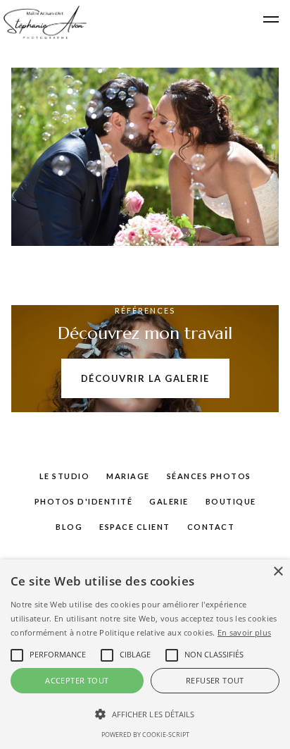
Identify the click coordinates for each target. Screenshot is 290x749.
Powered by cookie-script (145, 734)
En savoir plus (244, 632)
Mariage (128, 476)
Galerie (169, 501)
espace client (134, 526)
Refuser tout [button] (215, 680)
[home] (43, 22)
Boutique (231, 501)
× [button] (277, 572)
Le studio (64, 476)
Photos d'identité (83, 501)
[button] (271, 19)
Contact (211, 526)
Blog (69, 526)
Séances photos (209, 476)
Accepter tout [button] (76, 680)
